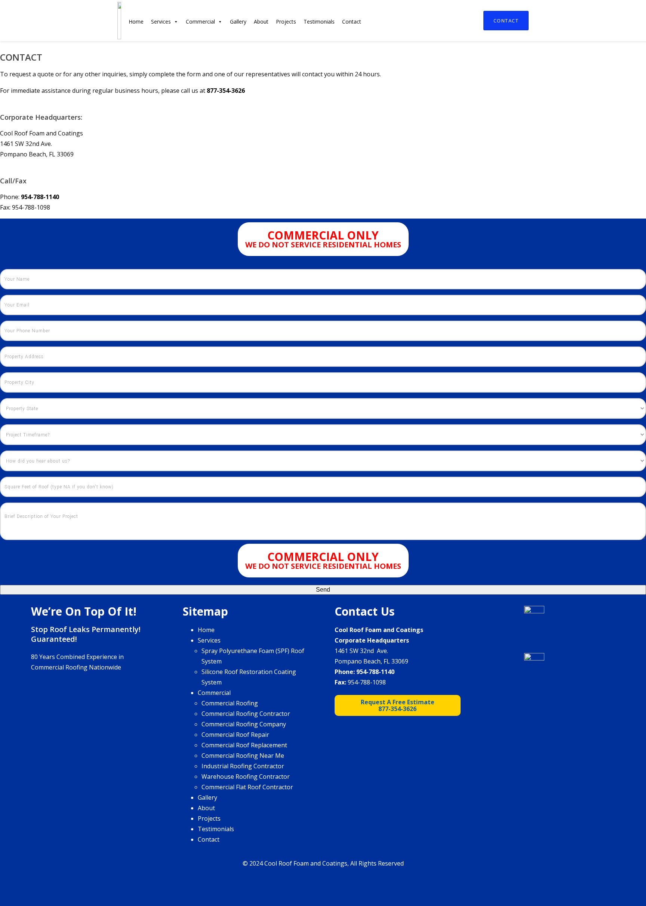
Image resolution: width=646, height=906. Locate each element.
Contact (506, 20)
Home (136, 21)
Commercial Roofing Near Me (243, 755)
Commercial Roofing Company (244, 724)
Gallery (238, 21)
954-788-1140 (375, 672)
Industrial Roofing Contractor (243, 766)
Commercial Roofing (230, 703)
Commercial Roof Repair (235, 734)
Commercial (200, 21)
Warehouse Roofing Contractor (246, 776)
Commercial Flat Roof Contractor (247, 787)
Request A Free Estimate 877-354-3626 (397, 705)
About (261, 21)
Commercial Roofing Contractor (246, 714)
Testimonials (319, 21)
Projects (286, 21)
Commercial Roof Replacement (244, 745)
